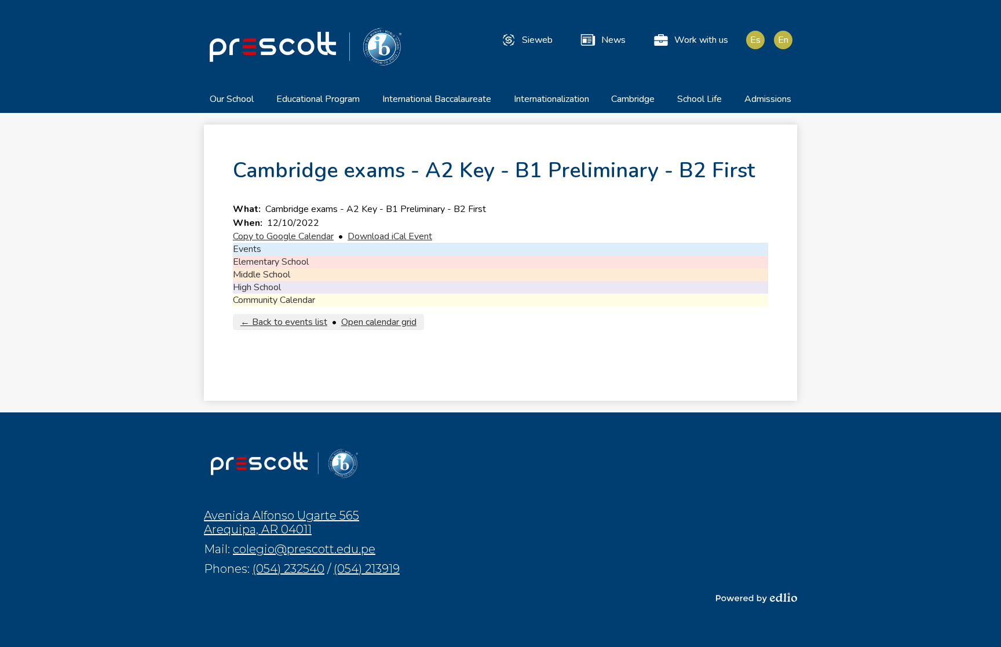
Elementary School (271, 261)
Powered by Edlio (756, 598)
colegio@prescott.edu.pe (304, 549)
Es (755, 40)
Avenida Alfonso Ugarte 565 (281, 522)
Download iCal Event (390, 236)
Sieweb (537, 40)
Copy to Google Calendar (283, 236)
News (613, 40)
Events (247, 249)
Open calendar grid (379, 322)
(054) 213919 (367, 569)
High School (257, 287)
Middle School (261, 274)
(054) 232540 (288, 569)
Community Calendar (274, 300)
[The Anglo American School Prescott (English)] (305, 46)
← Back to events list (283, 322)
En (783, 40)
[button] (232, 103)
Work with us (701, 40)
